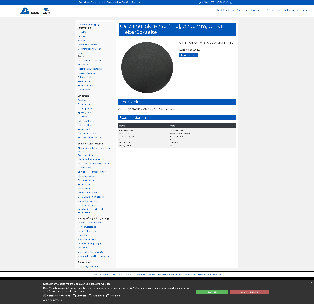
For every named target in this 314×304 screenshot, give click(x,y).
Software (82, 248)
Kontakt (82, 40)
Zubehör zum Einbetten (90, 137)
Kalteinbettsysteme (87, 125)
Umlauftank (84, 90)
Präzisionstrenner (86, 73)
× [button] (311, 283)
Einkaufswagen (88, 25)
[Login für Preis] (188, 55)
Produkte (256, 10)
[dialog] (157, 292)
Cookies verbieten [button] (249, 292)
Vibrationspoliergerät (88, 205)
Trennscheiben (85, 85)
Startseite (242, 10)
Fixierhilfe (82, 117)
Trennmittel (84, 129)
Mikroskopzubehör (87, 239)
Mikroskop (83, 235)
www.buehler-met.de (288, 10)
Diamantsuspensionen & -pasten (94, 163)
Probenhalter (84, 188)
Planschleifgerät (86, 176)
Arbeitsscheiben (86, 155)
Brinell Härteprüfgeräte (89, 223)
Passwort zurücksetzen (210, 275)
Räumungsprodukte (88, 266)
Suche (270, 10)
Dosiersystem (84, 168)
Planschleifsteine (86, 180)
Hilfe (80, 53)
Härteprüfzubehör (87, 231)
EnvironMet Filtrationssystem (92, 172)
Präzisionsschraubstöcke (90, 69)
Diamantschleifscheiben (89, 159)
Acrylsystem (84, 100)
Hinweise (81, 291)
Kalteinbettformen (87, 121)
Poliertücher (84, 184)
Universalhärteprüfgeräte (90, 252)
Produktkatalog (225, 10)
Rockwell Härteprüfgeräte (91, 243)
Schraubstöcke (85, 77)
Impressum (83, 36)
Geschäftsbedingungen (89, 49)
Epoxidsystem (85, 112)
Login (307, 10)
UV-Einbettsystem (87, 133)
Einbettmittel (84, 104)
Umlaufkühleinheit (87, 201)
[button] (116, 300)
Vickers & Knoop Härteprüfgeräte (94, 256)
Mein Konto (83, 32)
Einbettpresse (85, 108)
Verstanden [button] (212, 292)
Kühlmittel (83, 65)
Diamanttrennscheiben (89, 60)
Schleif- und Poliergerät (89, 193)
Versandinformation (87, 45)
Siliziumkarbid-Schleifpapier (91, 197)
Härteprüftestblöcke (88, 227)
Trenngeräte (84, 81)
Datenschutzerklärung (169, 275)
